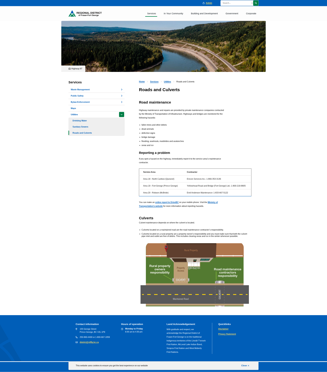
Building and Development (204, 13)
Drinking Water (80, 121)
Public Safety (77, 96)
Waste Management (80, 89)
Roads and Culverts (82, 133)
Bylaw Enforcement (80, 102)
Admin (209, 3)
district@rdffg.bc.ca (89, 342)
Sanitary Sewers (80, 127)
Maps (73, 108)
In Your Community (173, 13)
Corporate (251, 13)
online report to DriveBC (167, 202)
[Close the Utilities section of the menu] (121, 114)
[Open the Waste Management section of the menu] (121, 89)
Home (142, 81)
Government (232, 13)
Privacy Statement (227, 334)
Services (151, 13)
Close (244, 365)
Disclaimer (223, 329)
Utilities (74, 114)
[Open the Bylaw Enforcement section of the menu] (121, 102)
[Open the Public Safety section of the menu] (121, 95)
